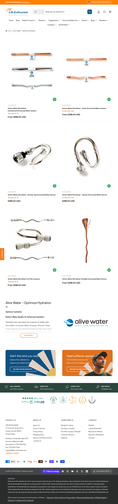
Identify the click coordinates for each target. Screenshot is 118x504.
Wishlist (91, 425)
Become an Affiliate (95, 431)
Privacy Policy (38, 431)
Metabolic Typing (67, 425)
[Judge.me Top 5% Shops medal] (92, 400)
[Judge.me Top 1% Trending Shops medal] (82, 400)
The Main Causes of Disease (71, 431)
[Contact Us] (104, 12)
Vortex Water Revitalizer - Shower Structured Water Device (84, 195)
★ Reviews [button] (2, 254)
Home (9, 31)
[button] (110, 12)
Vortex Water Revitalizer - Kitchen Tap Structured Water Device (32, 195)
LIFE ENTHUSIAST (15, 471)
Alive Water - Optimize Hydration (24, 31)
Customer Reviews (67, 435)
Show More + (29, 335)
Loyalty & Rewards (95, 428)
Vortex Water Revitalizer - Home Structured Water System (84, 108)
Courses (91, 438)
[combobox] (69, 12)
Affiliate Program (100, 497)
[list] (59, 387)
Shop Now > (26, 2)
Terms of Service (39, 428)
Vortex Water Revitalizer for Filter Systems (24, 279)
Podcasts (64, 438)
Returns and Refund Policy (42, 438)
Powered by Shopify (27, 471)
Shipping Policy (38, 435)
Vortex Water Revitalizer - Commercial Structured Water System (22, 109)
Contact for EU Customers (25, 500)
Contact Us (37, 441)
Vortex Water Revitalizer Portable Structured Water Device (84, 279)
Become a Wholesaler (96, 435)
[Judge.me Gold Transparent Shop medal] (72, 400)
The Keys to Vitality (67, 428)
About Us (36, 425)
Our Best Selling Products (22, 369)
